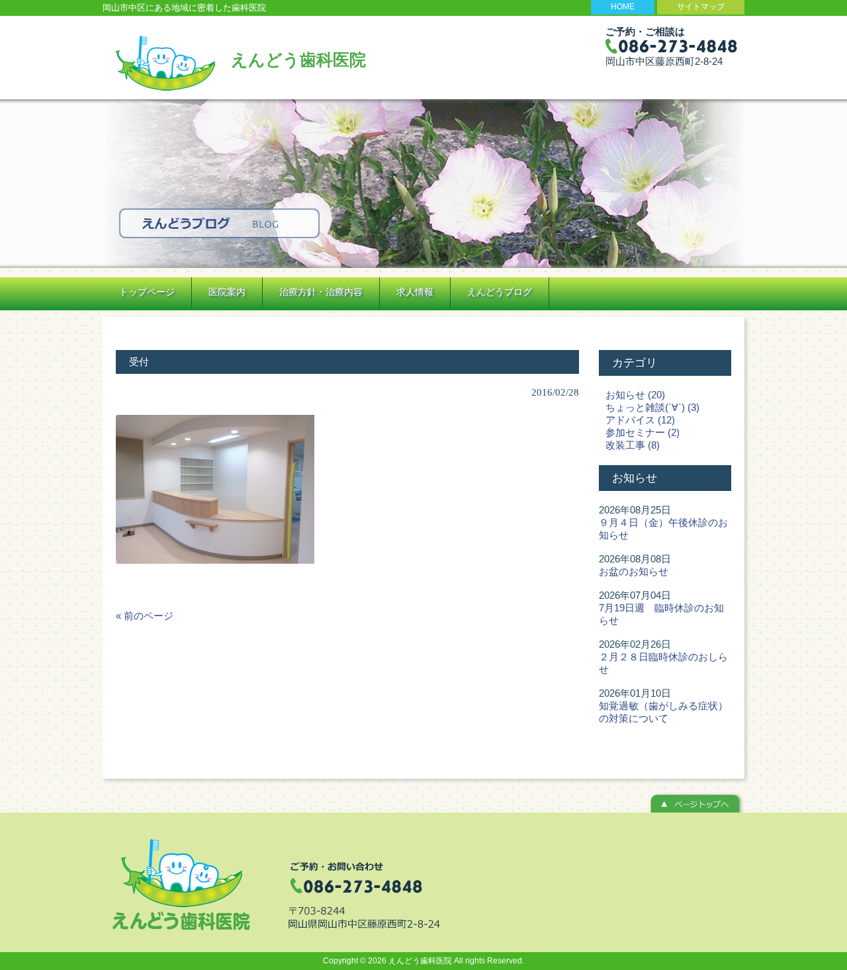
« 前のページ (144, 615)
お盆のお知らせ (633, 571)
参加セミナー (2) (642, 432)
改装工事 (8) (632, 445)
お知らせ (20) (635, 394)
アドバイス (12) (640, 419)
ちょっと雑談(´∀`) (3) (652, 407)
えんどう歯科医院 (298, 59)
